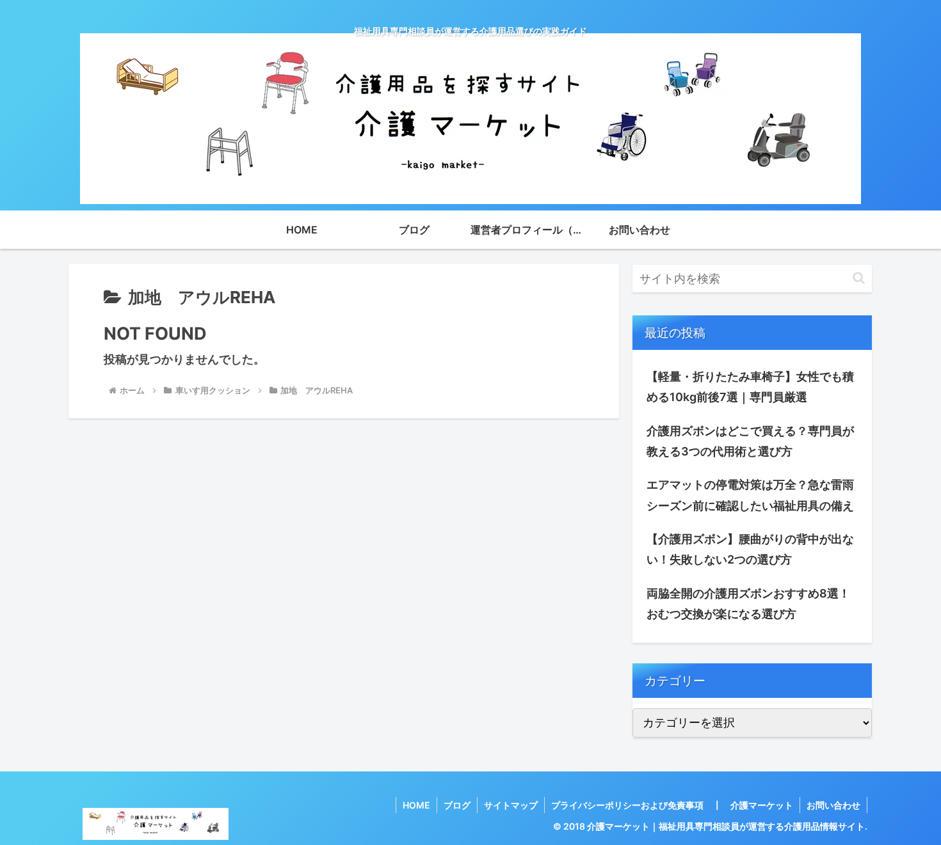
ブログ (457, 805)
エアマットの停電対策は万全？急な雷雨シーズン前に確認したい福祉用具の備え (750, 495)
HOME (416, 805)
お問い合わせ (833, 805)
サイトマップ (511, 805)
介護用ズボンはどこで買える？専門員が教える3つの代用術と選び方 (750, 441)
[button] (859, 278)
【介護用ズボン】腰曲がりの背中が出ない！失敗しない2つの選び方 (750, 549)
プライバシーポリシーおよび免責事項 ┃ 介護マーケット (672, 805)
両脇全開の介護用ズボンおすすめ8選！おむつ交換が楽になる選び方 (748, 603)
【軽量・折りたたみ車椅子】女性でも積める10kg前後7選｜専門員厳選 (750, 387)
